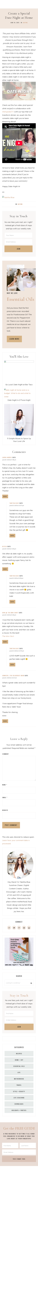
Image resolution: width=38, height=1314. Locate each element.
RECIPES (19, 1053)
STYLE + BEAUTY (19, 1091)
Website (5, 810)
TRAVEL (19, 1085)
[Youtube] (29, 927)
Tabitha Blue (14, 503)
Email (4, 797)
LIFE (19, 1072)
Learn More (14, 339)
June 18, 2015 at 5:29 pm (16, 578)
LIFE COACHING (19, 1098)
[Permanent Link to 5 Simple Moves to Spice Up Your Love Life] (19, 435)
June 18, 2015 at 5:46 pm (9, 615)
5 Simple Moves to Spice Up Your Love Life (19, 439)
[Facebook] (9, 927)
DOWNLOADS (19, 1104)
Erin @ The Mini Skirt (10, 613)
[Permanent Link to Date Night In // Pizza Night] (19, 396)
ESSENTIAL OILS (19, 1066)
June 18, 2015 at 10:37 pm (16, 505)
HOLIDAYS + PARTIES (19, 1110)
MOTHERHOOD (19, 1079)
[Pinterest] (19, 927)
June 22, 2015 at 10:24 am (9, 678)
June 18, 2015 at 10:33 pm (16, 651)
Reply (5, 496)
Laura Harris (7, 457)
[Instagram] (24, 927)
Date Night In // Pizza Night (19, 400)
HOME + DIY (19, 1060)
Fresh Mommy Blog (9, 4)
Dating (25, 22)
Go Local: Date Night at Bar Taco (19, 384)
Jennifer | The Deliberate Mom (13, 676)
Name (4, 785)
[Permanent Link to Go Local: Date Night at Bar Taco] (19, 362)
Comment (5, 754)
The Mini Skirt (8, 636)
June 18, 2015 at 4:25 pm (9, 549)
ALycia (4, 546)
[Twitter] (14, 927)
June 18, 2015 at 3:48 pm (9, 460)
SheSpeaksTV (8, 112)
